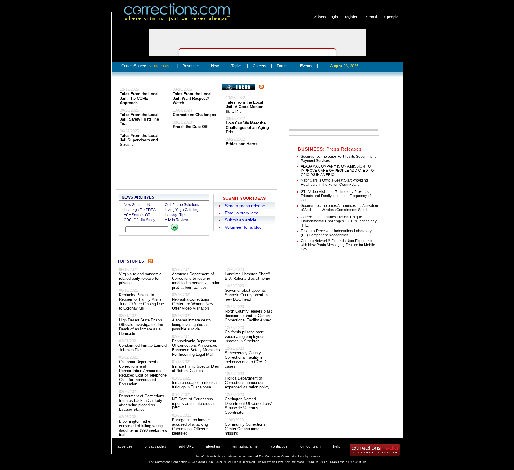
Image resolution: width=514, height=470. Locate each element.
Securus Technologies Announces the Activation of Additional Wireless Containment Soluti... (339, 208)
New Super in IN (137, 205)
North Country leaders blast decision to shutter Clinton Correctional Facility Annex (248, 315)
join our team (310, 446)
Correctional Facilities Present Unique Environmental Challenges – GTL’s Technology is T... (339, 221)
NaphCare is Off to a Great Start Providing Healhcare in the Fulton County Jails (334, 182)
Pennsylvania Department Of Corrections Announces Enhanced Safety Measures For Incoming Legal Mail (196, 348)
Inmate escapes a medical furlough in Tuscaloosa (194, 384)
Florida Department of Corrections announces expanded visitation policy (247, 382)
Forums (283, 66)
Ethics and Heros (241, 144)
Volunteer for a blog (243, 227)
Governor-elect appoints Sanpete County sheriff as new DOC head (247, 295)
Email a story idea (241, 212)
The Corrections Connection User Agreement (289, 456)
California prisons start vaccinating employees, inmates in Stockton (245, 336)
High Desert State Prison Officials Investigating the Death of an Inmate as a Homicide (141, 327)
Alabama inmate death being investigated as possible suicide (191, 324)
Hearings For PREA (140, 210)
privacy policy (156, 446)
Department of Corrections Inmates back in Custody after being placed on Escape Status (141, 403)
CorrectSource (146, 66)
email (373, 17)
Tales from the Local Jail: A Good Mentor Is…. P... (244, 106)
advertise (124, 446)
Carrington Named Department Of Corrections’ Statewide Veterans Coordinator (248, 406)
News (216, 66)
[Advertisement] (331, 105)
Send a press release (245, 205)
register (351, 17)
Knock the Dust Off (190, 126)
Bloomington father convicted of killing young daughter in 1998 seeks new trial (143, 428)
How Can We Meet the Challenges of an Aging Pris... (247, 127)
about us (213, 446)
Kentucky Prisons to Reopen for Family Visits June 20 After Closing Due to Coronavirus (141, 301)
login (334, 17)
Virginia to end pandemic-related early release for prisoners (141, 278)
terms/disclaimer (245, 446)
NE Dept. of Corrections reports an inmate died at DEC (193, 403)
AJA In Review (176, 220)
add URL (186, 446)
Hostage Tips (175, 215)
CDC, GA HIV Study (139, 220)
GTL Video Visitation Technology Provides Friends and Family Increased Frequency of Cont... (336, 196)
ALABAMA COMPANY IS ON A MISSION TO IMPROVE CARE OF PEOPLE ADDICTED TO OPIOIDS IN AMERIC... (337, 170)
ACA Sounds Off (137, 215)
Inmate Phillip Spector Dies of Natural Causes (195, 368)
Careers (259, 66)
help (336, 446)
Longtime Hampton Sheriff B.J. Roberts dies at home (247, 276)
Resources (191, 66)
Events (306, 66)
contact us (279, 446)
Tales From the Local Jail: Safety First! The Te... (139, 119)
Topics (236, 66)
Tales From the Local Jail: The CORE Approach (139, 98)
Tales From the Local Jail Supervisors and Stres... (139, 140)
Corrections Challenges (194, 115)
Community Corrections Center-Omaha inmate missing (245, 428)
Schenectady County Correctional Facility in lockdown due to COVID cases (245, 359)
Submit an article (240, 220)
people (392, 17)
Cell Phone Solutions (182, 205)
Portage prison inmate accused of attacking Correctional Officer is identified (191, 426)
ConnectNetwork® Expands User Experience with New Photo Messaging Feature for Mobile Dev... (338, 245)
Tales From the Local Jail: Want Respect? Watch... (192, 98)
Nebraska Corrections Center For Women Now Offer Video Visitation (192, 303)
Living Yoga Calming (181, 210)
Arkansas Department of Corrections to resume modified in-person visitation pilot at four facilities (196, 281)
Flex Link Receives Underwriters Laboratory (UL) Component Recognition (336, 233)
